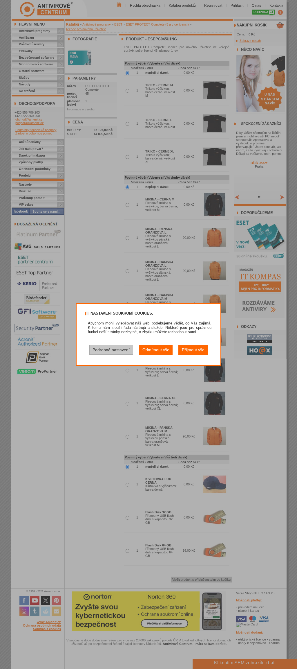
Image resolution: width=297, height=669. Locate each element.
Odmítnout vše (155, 349)
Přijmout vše (193, 349)
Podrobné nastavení (111, 349)
